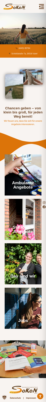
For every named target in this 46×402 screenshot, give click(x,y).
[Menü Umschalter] (41, 6)
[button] (4, 397)
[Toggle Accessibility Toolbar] (40, 396)
